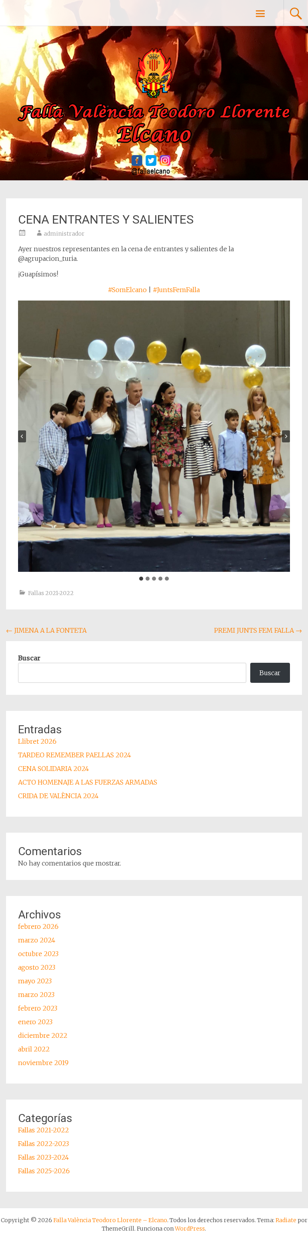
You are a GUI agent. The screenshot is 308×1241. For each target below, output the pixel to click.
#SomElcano (127, 290)
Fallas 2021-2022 (51, 593)
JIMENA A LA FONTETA (46, 630)
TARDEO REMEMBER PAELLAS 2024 (74, 755)
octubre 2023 (38, 954)
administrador (64, 233)
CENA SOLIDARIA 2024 (53, 769)
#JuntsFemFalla (176, 290)
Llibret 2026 (37, 741)
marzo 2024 (36, 940)
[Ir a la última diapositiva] (22, 436)
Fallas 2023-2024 (43, 1157)
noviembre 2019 (43, 1063)
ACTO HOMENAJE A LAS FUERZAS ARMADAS (87, 782)
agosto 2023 (36, 967)
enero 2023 (35, 1022)
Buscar (29, 658)
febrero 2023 (37, 1008)
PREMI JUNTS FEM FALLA (258, 630)
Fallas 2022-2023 (43, 1144)
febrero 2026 (38, 926)
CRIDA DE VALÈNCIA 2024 (58, 796)
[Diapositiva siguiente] (286, 436)
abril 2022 (34, 1049)
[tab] (141, 579)
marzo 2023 (36, 995)
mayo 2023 (35, 981)
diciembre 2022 (42, 1035)
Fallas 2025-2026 (44, 1171)
